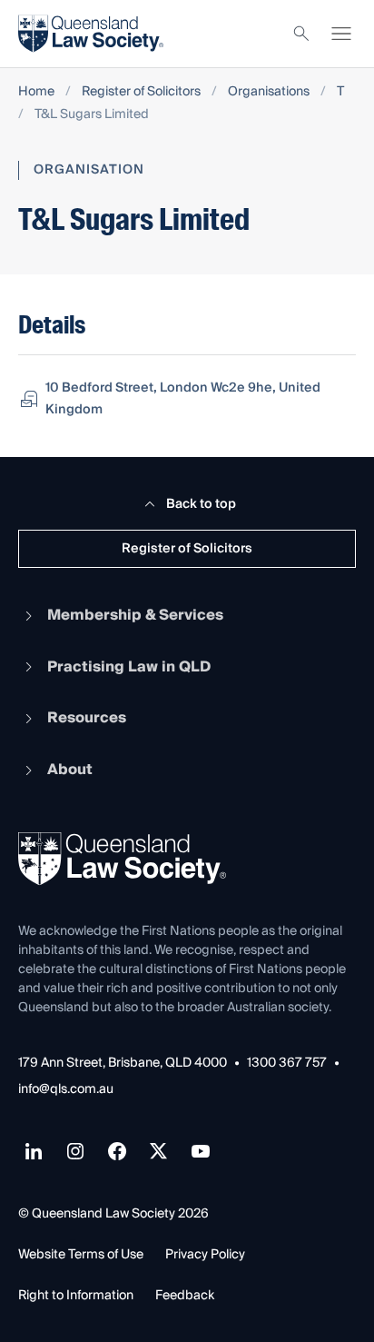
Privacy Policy (205, 1255)
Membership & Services (135, 615)
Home (36, 92)
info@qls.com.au (65, 1089)
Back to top (201, 504)
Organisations (269, 92)
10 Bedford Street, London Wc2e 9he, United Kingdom (182, 399)
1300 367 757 (287, 1063)
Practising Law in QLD (129, 667)
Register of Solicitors (141, 92)
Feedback (184, 1296)
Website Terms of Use (80, 1255)
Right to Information (75, 1296)
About (70, 769)
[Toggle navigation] (341, 33)
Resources (86, 718)
